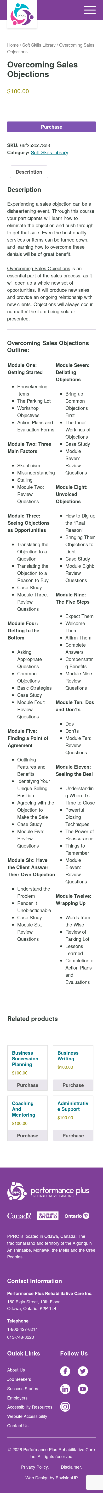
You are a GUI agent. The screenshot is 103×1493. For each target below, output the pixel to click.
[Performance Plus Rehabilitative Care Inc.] (22, 14)
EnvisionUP (67, 1477)
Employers (17, 1397)
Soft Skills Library (39, 45)
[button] (90, 10)
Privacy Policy (34, 1467)
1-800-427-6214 (22, 1329)
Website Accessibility (27, 1416)
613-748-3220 (20, 1337)
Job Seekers (19, 1379)
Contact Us (18, 1425)
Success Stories (22, 1388)
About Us (16, 1369)
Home (13, 45)
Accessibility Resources (29, 1407)
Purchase (51, 126)
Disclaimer (71, 1467)
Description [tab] (29, 171)
